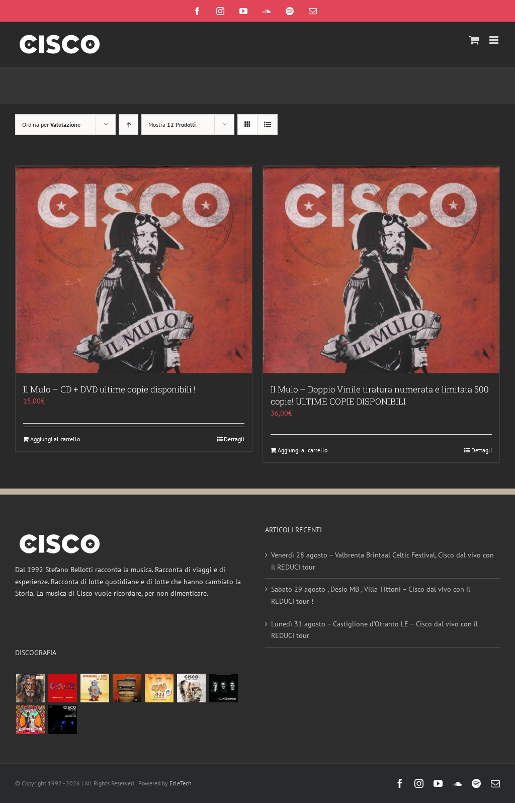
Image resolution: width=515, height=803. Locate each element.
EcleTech (180, 783)
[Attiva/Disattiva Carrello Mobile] (474, 40)
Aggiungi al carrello (55, 439)
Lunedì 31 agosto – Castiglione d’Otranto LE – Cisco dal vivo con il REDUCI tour (374, 629)
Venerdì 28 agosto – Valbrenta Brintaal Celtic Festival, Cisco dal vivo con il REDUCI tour (382, 561)
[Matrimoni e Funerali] (30, 720)
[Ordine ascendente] (128, 124)
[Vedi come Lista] (267, 124)
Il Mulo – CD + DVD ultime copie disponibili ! (109, 389)
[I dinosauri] (223, 688)
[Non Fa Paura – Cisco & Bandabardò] (94, 688)
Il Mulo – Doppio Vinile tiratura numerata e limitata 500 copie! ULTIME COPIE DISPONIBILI (380, 395)
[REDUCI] (30, 688)
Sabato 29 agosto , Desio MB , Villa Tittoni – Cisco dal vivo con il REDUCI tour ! (370, 595)
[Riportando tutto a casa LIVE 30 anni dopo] (62, 688)
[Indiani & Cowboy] (191, 688)
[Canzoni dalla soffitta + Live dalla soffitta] (127, 688)
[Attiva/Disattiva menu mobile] (494, 40)
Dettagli (234, 439)
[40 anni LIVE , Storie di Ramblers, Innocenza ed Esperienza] (159, 688)
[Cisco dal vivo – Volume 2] (62, 720)
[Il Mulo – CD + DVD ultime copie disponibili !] (134, 269)
